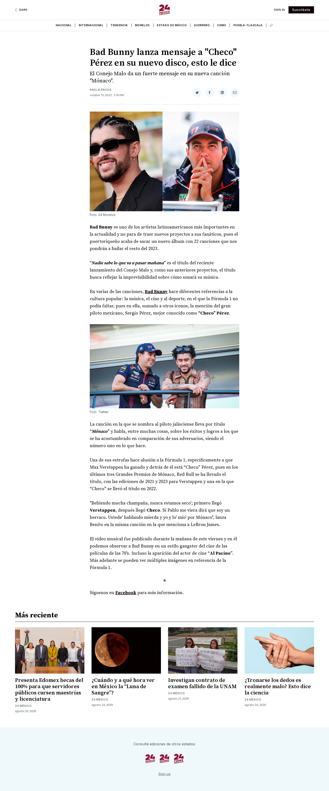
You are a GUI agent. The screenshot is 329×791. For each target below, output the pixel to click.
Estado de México (172, 25)
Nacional (64, 25)
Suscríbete (301, 10)
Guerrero (202, 25)
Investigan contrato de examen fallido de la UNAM (202, 683)
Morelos (142, 25)
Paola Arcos (100, 89)
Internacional (91, 25)
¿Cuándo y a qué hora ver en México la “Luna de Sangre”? (123, 686)
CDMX (221, 25)
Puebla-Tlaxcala (248, 25)
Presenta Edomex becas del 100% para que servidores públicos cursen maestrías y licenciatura (49, 690)
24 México (23, 705)
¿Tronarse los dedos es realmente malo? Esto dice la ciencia (278, 686)
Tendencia (119, 25)
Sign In (279, 9)
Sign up (164, 774)
